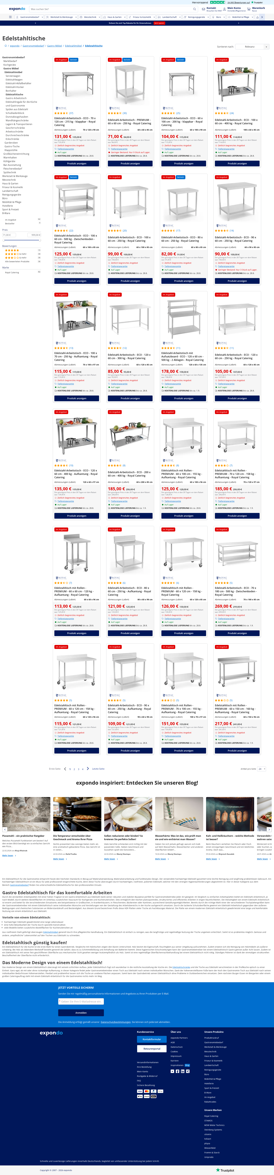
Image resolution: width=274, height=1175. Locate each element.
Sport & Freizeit (10, 209)
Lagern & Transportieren (19, 124)
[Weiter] (87, 768)
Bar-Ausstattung (12, 165)
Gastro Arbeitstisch (16, 98)
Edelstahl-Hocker (15, 87)
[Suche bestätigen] (194, 9)
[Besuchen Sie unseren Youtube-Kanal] (172, 1072)
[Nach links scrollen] (35, 23)
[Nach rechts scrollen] (238, 23)
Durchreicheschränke (17, 135)
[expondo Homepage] (6, 45)
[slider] (4, 240)
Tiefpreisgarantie (66, 149)
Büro (5, 198)
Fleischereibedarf (12, 168)
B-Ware (6, 213)
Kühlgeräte (9, 161)
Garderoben (11, 142)
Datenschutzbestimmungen (116, 1022)
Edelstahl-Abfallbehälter (18, 83)
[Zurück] (65, 768)
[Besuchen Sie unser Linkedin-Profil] (182, 1072)
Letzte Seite (98, 768)
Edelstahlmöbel (13, 72)
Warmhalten (10, 157)
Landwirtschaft (10, 190)
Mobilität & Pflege (11, 202)
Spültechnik (9, 172)
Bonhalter (11, 90)
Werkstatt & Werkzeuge (15, 176)
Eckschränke (12, 139)
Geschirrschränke (15, 127)
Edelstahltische (14, 94)
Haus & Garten (10, 183)
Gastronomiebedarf (13, 57)
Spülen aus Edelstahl (17, 109)
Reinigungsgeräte (11, 194)
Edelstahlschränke (181, 967)
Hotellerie (7, 205)
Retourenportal (152, 1048)
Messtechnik (9, 179)
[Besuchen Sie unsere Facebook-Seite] (177, 1072)
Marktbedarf (10, 61)
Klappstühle (11, 150)
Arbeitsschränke (14, 131)
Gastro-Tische (12, 146)
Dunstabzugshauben (17, 116)
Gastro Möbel (11, 68)
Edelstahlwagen (14, 79)
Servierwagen (13, 75)
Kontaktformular (152, 1039)
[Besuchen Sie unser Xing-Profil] (188, 1072)
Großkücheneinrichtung (16, 153)
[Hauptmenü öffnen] (10, 17)
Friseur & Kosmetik (12, 187)
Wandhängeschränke (17, 120)
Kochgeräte (9, 64)
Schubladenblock (15, 113)
